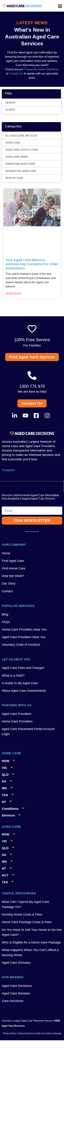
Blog (5, 614)
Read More (13, 293)
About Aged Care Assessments (24, 690)
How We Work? (13, 576)
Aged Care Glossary (16, 962)
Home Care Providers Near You (24, 629)
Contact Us (16, 73)
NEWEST (10, 102)
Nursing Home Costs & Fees (22, 914)
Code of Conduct (43, 1033)
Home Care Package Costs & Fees (27, 922)
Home (6, 553)
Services (8, 815)
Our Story (8, 583)
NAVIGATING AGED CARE (20, 163)
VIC (4, 768)
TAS (5, 795)
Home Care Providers (17, 721)
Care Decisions (12, 1001)
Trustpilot (8, 470)
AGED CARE (11, 826)
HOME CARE (12, 142)
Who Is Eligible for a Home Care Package (31, 942)
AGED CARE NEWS (16, 156)
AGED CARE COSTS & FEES (21, 149)
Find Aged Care (13, 561)
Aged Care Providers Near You (24, 637)
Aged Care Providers (16, 714)
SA (4, 781)
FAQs (6, 622)
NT (4, 802)
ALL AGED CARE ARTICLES (21, 135)
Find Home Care (13, 568)
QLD (5, 774)
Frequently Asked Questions (41, 69)
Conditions (10, 808)
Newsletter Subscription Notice (32, 531)
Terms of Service (26, 1033)
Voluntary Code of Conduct (21, 644)
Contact (7, 591)
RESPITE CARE (14, 178)
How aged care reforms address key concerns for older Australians (32, 264)
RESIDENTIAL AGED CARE (20, 171)
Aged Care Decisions (17, 986)
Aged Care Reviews (16, 993)
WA (4, 788)
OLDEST (10, 109)
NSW (5, 761)
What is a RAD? (13, 675)
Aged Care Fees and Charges (23, 668)
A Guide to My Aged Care (20, 683)
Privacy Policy (9, 1033)
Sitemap (57, 1033)
